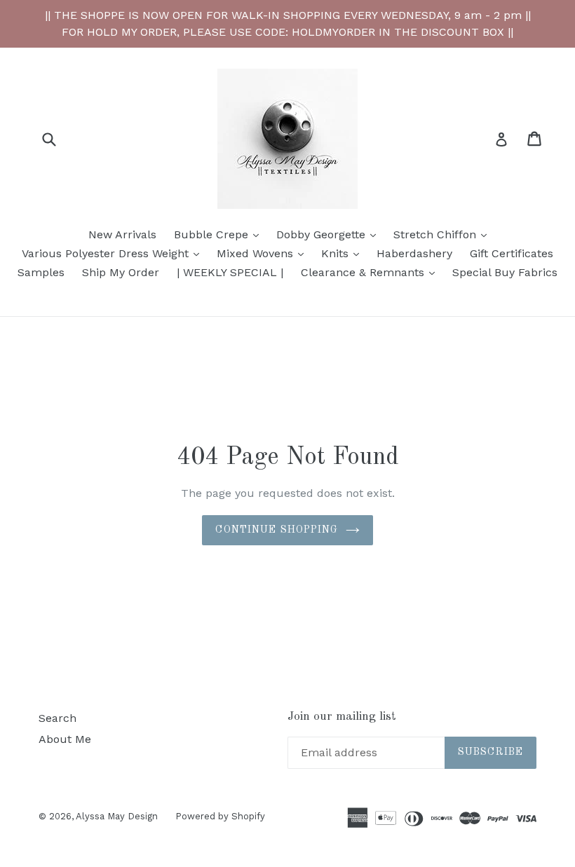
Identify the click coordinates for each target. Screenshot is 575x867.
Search (57, 718)
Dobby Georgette (329, 234)
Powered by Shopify (220, 816)
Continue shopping (276, 530)
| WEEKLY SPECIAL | (230, 272)
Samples (41, 272)
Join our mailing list (342, 717)
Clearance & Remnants (371, 272)
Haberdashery (414, 253)
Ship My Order (120, 272)
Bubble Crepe (220, 234)
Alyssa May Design (117, 816)
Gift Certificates (511, 253)
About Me (65, 739)
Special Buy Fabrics (504, 272)
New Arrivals (122, 234)
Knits (343, 253)
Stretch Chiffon (443, 234)
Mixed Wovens (264, 253)
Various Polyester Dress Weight (114, 253)
